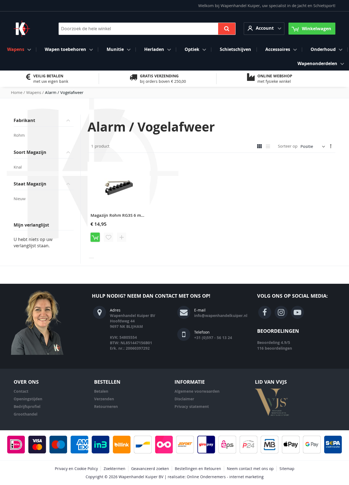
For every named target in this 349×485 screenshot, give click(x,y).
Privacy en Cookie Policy (76, 468)
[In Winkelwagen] (95, 237)
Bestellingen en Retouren (198, 468)
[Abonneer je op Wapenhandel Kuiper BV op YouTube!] (297, 312)
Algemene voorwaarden (196, 391)
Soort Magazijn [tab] (30, 152)
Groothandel (25, 414)
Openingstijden (28, 398)
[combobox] (147, 29)
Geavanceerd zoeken (150, 468)
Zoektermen (114, 468)
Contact (21, 391)
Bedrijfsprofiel (27, 406)
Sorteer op (287, 146)
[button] (264, 28)
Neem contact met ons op (250, 468)
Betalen (101, 391)
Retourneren (106, 406)
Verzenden (104, 398)
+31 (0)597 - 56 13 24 (213, 337)
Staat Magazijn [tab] (30, 184)
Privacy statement (191, 406)
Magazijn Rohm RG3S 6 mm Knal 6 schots (131, 215)
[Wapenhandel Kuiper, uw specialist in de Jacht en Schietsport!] (30, 28)
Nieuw (20, 198)
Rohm (19, 135)
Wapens (34, 92)
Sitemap (286, 468)
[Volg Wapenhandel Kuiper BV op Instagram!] (281, 312)
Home (17, 92)
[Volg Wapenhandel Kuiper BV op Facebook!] (264, 312)
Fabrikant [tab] (24, 120)
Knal (18, 167)
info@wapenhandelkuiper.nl (220, 315)
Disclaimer (184, 398)
